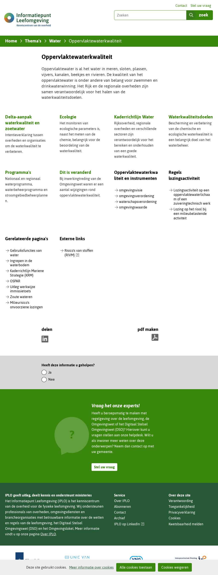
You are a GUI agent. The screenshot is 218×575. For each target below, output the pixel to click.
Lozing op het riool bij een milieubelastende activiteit (190, 213)
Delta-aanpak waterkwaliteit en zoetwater (22, 122)
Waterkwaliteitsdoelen (191, 116)
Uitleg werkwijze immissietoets (22, 289)
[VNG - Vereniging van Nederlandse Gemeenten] (136, 559)
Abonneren (122, 506)
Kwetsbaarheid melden (186, 524)
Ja (50, 372)
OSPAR (15, 281)
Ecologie (68, 116)
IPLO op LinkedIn (129, 524)
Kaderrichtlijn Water (134, 116)
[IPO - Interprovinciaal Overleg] (190, 559)
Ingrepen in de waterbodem (21, 263)
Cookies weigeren (174, 567)
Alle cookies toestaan (136, 567)
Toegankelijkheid (182, 506)
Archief (119, 518)
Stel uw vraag (201, 5)
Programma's (18, 172)
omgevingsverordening (136, 196)
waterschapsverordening (138, 202)
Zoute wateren (21, 297)
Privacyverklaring (182, 512)
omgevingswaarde (133, 207)
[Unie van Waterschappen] (81, 559)
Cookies (175, 518)
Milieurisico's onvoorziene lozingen (26, 305)
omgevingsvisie (130, 190)
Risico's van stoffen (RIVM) (79, 253)
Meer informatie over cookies (91, 567)
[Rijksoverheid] (27, 559)
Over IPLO (48, 534)
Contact (181, 5)
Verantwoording (181, 501)
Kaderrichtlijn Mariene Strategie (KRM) (27, 273)
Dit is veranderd (75, 172)
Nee (51, 379)
